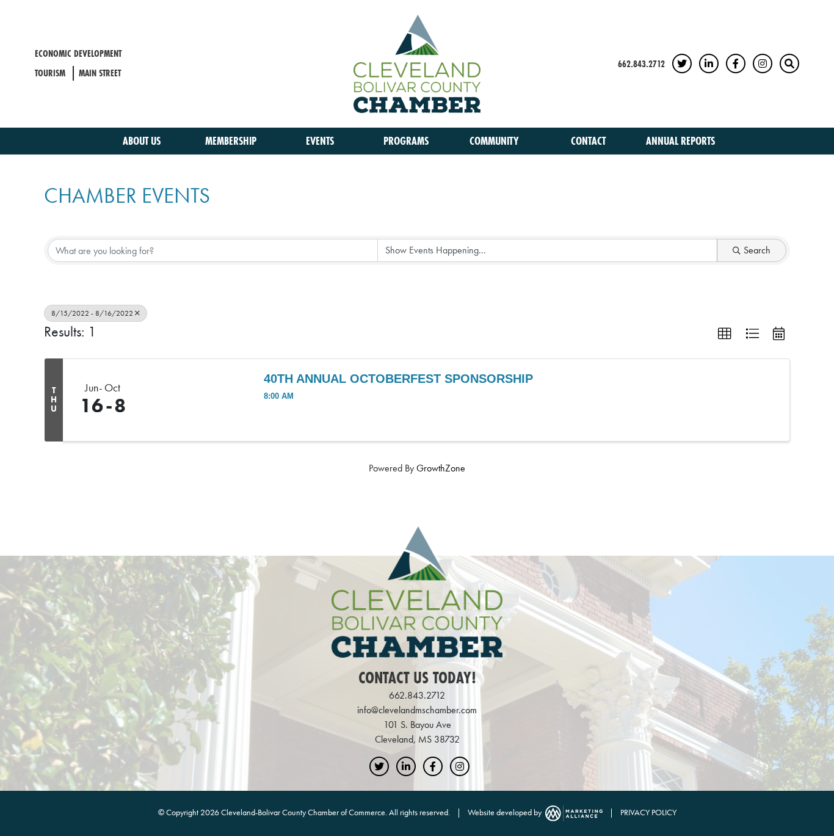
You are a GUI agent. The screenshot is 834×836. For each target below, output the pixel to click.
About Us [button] (143, 140)
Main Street (100, 73)
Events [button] (321, 140)
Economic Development (78, 53)
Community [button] (495, 140)
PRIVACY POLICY (648, 812)
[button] (725, 334)
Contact (588, 140)
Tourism (50, 73)
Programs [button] (407, 140)
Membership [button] (232, 140)
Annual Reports (680, 140)
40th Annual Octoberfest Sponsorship (398, 378)
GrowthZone (440, 468)
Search (757, 250)
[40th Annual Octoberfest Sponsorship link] (197, 400)
